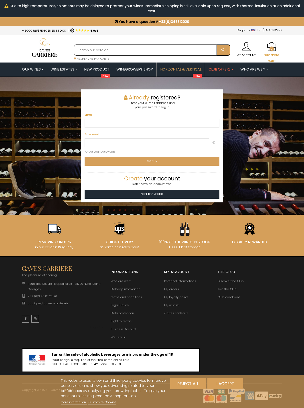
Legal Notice (120, 305)
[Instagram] (35, 318)
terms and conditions (126, 297)
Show (214, 142)
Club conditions (229, 297)
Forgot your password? (100, 152)
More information (74, 402)
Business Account (123, 329)
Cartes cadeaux (176, 313)
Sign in (152, 161)
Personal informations (180, 281)
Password (92, 134)
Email (89, 115)
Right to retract (121, 321)
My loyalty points (176, 297)
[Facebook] (25, 318)
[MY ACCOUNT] (246, 45)
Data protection (122, 313)
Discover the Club (231, 281)
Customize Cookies (102, 402)
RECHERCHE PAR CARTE (92, 59)
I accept (225, 383)
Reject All (188, 383)
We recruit (118, 337)
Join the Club (227, 289)
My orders (171, 289)
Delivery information (125, 289)
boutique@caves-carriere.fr (48, 303)
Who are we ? (121, 281)
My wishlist (171, 305)
